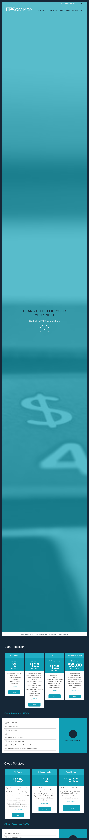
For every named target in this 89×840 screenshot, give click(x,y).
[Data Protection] (73, 734)
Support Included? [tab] (12, 726)
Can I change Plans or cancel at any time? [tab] (19, 745)
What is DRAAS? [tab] (12, 723)
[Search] (81, 10)
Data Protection (73, 741)
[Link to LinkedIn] (81, 3)
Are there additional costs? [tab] (14, 734)
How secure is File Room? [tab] (14, 833)
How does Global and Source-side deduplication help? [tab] (22, 748)
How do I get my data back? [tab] (15, 737)
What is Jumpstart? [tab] (12, 730)
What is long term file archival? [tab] (15, 741)
